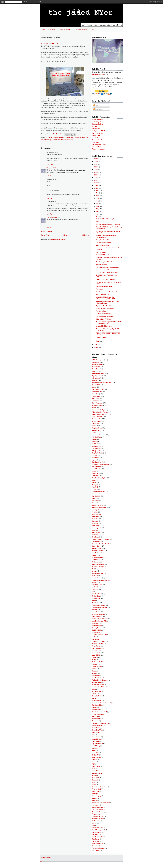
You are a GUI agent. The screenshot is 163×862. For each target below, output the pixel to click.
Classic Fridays (97, 666)
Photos (94, 407)
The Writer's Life (67, 139)
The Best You (96, 553)
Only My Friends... (102, 264)
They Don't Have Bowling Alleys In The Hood (109, 258)
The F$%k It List (97, 133)
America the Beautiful (99, 507)
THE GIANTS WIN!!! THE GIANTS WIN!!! (108, 334)
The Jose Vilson (97, 146)
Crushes (94, 489)
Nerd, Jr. (98, 221)
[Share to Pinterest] (74, 135)
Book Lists (95, 716)
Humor (94, 371)
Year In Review (97, 625)
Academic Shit (96, 653)
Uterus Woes (96, 841)
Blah (93, 568)
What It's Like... (97, 616)
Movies (94, 582)
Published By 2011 (98, 662)
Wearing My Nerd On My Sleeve (106, 262)
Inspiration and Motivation (101, 802)
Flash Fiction (96, 737)
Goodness (95, 521)
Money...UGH (96, 514)
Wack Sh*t (95, 846)
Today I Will (96, 598)
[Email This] (65, 135)
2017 (96, 164)
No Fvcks (95, 748)
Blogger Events (97, 548)
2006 (96, 347)
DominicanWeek (97, 730)
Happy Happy (96, 546)
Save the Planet (97, 593)
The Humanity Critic (99, 144)
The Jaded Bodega (81, 29)
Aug (97, 201)
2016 (96, 167)
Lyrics (94, 637)
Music (94, 480)
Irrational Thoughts (98, 614)
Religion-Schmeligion (99, 478)
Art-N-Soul (95, 500)
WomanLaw (96, 709)
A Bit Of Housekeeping (103, 242)
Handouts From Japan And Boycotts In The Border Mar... (109, 322)
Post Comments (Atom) (57, 239)
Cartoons (95, 657)
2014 (96, 172)
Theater (94, 707)
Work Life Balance (98, 848)
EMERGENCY (97, 630)
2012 (96, 177)
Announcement (97, 773)
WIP (93, 764)
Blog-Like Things (98, 564)
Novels (94, 750)
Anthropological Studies (100, 618)
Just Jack (95, 487)
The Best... (99, 289)
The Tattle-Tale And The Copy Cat (107, 267)
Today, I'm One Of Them (104, 286)
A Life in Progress (52, 137)
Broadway (95, 721)
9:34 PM (49, 214)
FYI (93, 734)
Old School (95, 752)
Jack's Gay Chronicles (99, 121)
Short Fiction (96, 757)
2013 (96, 175)
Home (43, 29)
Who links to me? (46, 857)
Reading (94, 673)
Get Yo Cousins (97, 578)
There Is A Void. (101, 337)
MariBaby (95, 457)
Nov (97, 193)
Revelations (96, 366)
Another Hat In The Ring (104, 313)
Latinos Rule (96, 396)
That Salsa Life (97, 705)
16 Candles (95, 137)
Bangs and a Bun (97, 124)
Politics (94, 455)
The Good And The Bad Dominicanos (108, 292)
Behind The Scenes (98, 684)
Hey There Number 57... (104, 306)
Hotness (94, 671)
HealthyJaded (96, 466)
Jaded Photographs (98, 491)
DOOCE (94, 126)
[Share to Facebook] (72, 135)
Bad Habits (95, 777)
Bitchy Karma (96, 450)
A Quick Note (96, 430)
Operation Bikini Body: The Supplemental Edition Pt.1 (105, 298)
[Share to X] (70, 135)
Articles (94, 775)
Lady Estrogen (97, 416)
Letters (94, 571)
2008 (96, 188)
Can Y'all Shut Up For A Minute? (107, 272)
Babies (94, 387)
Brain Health (96, 718)
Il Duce (94, 798)
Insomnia (95, 800)
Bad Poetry (95, 603)
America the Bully (98, 410)
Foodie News (96, 473)
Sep (97, 198)
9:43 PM (49, 227)
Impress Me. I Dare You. (104, 326)
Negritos (94, 512)
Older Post (85, 235)
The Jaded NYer (52, 168)
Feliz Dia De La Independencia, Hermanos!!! (106, 236)
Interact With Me (97, 505)
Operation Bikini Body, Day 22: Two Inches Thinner (108, 302)
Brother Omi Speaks (98, 140)
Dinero (94, 498)
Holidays (95, 793)
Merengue (95, 805)
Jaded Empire (96, 469)
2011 (96, 180)
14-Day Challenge (98, 714)
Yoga (93, 768)
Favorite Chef (96, 789)
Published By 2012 (98, 550)
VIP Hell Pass (96, 437)
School (94, 482)
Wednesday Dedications (100, 680)
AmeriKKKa (96, 655)
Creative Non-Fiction (99, 687)
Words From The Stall (99, 712)
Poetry (94, 659)
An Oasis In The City (103, 270)
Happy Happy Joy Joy (99, 414)
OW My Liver (96, 448)
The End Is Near (101, 311)
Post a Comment (46, 231)
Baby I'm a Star (97, 403)
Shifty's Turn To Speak (103, 319)
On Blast (95, 444)
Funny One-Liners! (98, 149)
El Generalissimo (97, 557)
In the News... (96, 421)
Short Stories (96, 646)
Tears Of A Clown (101, 252)
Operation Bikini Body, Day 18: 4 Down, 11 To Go (109, 329)
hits (41, 861)
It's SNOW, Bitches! (102, 255)
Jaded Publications (65, 29)
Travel (94, 762)
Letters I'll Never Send (99, 634)
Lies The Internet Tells (99, 621)
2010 (96, 183)
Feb (97, 217)
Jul (97, 203)
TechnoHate (96, 596)
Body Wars (95, 398)
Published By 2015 (98, 816)
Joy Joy (94, 459)
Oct (97, 195)
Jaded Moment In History (100, 580)
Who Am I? (51, 29)
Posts (96, 105)
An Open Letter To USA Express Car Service (108, 249)
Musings (94, 380)
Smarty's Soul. (97, 700)
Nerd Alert (95, 575)
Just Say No (96, 509)
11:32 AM (50, 164)
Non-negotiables (97, 807)
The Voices (95, 494)
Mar (98, 214)
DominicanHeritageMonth (101, 544)
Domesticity (96, 727)
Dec (97, 190)
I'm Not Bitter (96, 385)
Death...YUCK (96, 446)
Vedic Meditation (97, 843)
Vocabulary (96, 623)
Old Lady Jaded (97, 809)
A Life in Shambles (98, 373)
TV (93, 591)
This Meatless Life (98, 836)
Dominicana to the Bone (100, 787)
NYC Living (96, 746)
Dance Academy (97, 725)
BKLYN (94, 609)
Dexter (94, 784)
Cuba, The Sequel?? (102, 240)
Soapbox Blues (97, 428)
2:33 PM (49, 198)
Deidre (94, 782)
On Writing (95, 475)
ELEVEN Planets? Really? (105, 219)
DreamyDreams (97, 628)
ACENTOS (95, 771)
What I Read (96, 766)
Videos (94, 425)
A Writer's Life (97, 682)
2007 (96, 344)
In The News (96, 587)
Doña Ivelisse (96, 732)
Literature (95, 423)
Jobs (83, 137)
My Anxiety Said (97, 743)
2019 (96, 161)
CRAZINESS (96, 559)
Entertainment (97, 391)
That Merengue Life (98, 830)
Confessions (96, 541)
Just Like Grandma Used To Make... (108, 224)
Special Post (96, 675)
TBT (93, 825)
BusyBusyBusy (97, 462)
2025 (96, 159)
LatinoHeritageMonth (99, 607)
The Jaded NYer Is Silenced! (105, 316)
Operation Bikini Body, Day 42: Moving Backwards (109, 228)
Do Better (95, 519)
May (98, 209)
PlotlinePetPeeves (98, 811)
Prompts (94, 814)
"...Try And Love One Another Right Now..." (108, 232)
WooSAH (95, 441)
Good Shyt (95, 394)
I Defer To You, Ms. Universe (105, 279)
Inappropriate (96, 528)
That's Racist (96, 832)
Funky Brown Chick (98, 131)
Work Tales (96, 850)
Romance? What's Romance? (102, 382)
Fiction (94, 668)
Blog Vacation (96, 532)
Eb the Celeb (96, 128)
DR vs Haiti (96, 534)
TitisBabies (95, 839)
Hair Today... (96, 525)
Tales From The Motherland (101, 702)
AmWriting (95, 516)
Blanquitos (95, 484)
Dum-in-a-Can (96, 419)
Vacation (95, 523)
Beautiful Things (64, 137)
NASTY (94, 530)
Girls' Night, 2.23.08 (102, 245)
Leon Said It (96, 142)
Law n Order (96, 612)
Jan (97, 341)
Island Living (96, 739)
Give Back (95, 537)
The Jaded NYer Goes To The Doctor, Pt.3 (108, 283)
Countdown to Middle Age (100, 723)
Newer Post (45, 235)
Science (94, 698)
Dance (94, 689)
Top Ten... (95, 650)
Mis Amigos (48, 139)
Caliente (94, 664)
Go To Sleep (96, 791)
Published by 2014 (98, 818)
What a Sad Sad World (99, 412)
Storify (94, 823)
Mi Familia (95, 362)
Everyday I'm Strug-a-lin (100, 464)
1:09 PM (49, 176)
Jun (97, 206)
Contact (92, 29)
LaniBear (95, 589)
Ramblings (56, 139)
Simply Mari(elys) (98, 119)
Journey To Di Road (98, 641)
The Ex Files (96, 496)
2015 (96, 169)
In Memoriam (96, 691)
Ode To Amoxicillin (102, 294)
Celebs (94, 471)
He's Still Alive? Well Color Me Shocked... (106, 276)
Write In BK (96, 135)
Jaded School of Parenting (100, 539)
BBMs (94, 600)
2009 (96, 185)
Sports (94, 503)
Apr (97, 211)
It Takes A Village (98, 566)
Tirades (94, 439)
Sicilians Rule (96, 821)
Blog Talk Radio (97, 453)
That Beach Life (97, 827)
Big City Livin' (76, 137)
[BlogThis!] (67, 135)
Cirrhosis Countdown (99, 435)
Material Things (97, 573)
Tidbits (94, 759)
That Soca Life (97, 584)
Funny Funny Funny (98, 605)
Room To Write (97, 696)
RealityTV (95, 755)
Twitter (94, 555)
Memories (95, 400)
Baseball (95, 780)
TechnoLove (96, 562)
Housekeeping (96, 796)
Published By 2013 (98, 643)
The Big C (95, 834)
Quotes (94, 693)
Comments (98, 109)
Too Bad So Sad (97, 678)
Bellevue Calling (97, 364)
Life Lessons (96, 741)
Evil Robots (96, 632)
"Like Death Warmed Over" (105, 308)
